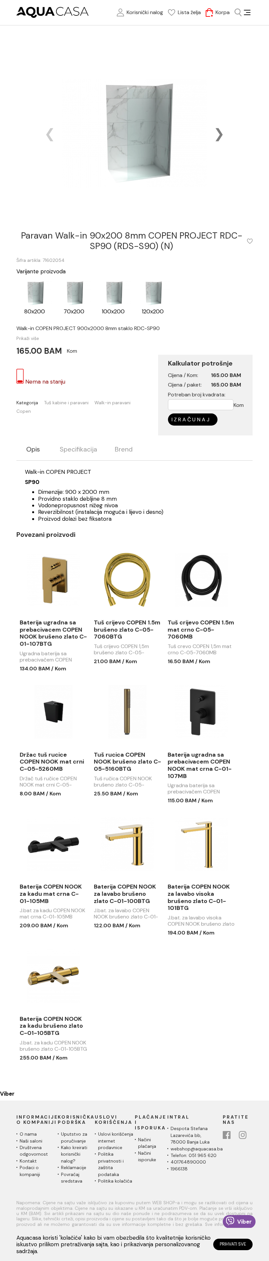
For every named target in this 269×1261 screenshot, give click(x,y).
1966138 (179, 1169)
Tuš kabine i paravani (66, 403)
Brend (124, 449)
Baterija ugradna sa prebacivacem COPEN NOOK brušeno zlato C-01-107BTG (53, 633)
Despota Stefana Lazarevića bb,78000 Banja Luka (190, 1135)
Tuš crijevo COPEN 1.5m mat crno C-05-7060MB (201, 630)
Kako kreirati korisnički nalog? (74, 1154)
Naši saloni (31, 1141)
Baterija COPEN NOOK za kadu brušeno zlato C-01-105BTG (51, 1026)
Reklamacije (73, 1167)
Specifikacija (78, 449)
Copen (23, 411)
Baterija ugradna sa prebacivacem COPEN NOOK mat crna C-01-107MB (200, 765)
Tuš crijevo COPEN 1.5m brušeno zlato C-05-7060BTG (127, 630)
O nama (28, 1134)
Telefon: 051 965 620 (194, 1155)
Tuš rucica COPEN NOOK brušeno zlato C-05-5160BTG (127, 762)
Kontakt (28, 1161)
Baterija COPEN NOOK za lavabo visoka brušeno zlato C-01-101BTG (199, 897)
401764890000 (188, 1162)
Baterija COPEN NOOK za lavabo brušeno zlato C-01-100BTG (125, 894)
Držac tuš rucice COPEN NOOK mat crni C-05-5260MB (52, 762)
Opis (33, 449)
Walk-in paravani (112, 403)
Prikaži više (27, 338)
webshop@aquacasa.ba (197, 1149)
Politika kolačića (115, 1181)
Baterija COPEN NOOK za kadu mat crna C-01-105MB (51, 894)
